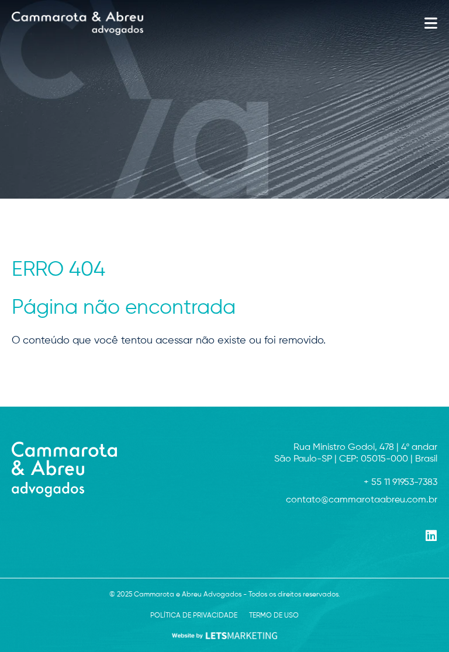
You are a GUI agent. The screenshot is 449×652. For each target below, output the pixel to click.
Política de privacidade (193, 615)
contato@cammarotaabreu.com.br (361, 500)
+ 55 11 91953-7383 (400, 482)
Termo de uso (274, 615)
